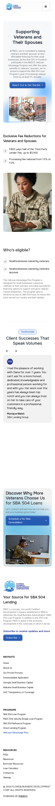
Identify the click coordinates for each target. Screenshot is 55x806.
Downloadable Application (16, 677)
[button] (46, 6)
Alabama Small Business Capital (18, 687)
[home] (13, 6)
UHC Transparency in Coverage (18, 692)
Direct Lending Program (14, 728)
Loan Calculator (10, 768)
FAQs (5, 754)
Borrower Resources (13, 763)
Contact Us (8, 773)
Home (6, 663)
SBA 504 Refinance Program (17, 723)
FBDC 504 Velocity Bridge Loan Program (23, 719)
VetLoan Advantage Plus (15, 732)
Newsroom (8, 759)
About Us (7, 668)
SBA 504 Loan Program (14, 714)
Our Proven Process (13, 672)
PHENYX (23, 796)
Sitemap (7, 777)
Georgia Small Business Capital (18, 682)
